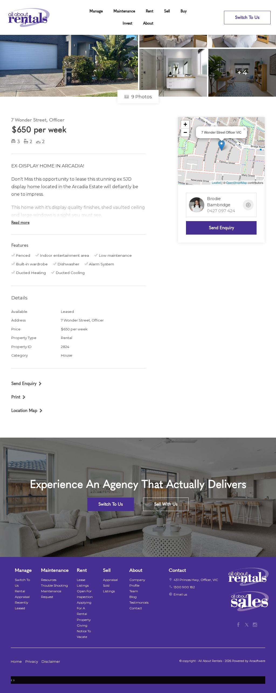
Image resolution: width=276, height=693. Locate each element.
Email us (180, 594)
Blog (133, 597)
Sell (167, 11)
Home (16, 662)
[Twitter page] (248, 624)
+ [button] (185, 124)
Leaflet (216, 182)
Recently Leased (21, 605)
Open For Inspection (85, 594)
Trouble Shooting (54, 585)
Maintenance (124, 11)
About (148, 23)
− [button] (185, 132)
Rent (149, 11)
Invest (127, 23)
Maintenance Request (51, 594)
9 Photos (141, 96)
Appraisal (110, 580)
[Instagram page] (255, 624)
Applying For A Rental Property (84, 610)
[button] (18, 397)
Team (133, 591)
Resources (48, 580)
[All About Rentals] (27, 17)
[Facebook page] (239, 624)
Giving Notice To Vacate (84, 631)
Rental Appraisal (22, 594)
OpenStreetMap (236, 182)
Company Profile (137, 582)
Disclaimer (51, 662)
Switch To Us (247, 17)
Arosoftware (257, 661)
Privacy (31, 662)
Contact (135, 608)
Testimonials (139, 602)
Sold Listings (109, 588)
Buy (184, 11)
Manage (96, 11)
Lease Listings (83, 582)
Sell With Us (166, 504)
